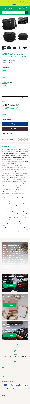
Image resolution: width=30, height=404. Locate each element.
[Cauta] (26, 12)
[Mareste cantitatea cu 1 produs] (18, 114)
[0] (27, 8)
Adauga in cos (15, 124)
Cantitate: (4, 114)
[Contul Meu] (20, 8)
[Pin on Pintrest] (21, 139)
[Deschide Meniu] (2, 8)
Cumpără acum (15, 128)
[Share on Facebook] (19, 139)
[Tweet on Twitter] (24, 139)
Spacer (4, 60)
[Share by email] (27, 139)
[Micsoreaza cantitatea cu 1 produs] (9, 114)
